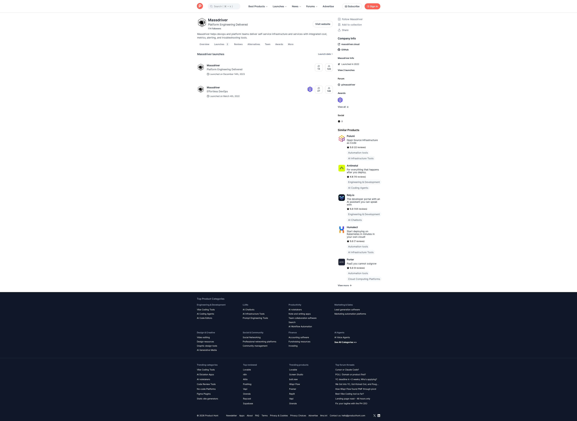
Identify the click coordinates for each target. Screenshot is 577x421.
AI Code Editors (204, 318)
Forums (310, 6)
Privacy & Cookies (279, 415)
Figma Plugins (204, 393)
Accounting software (299, 337)
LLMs (245, 304)
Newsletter (231, 415)
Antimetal (352, 165)
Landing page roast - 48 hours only (352, 398)
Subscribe (353, 6)
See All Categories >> (345, 342)
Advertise (328, 6)
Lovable (247, 369)
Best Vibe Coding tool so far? (349, 393)
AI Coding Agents (358, 187)
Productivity (295, 304)
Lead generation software (347, 309)
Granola (247, 393)
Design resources (205, 341)
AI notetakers (295, 309)
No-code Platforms (206, 389)
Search (292, 322)
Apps (241, 415)
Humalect (352, 227)
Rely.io (350, 195)
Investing (293, 345)
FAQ (257, 415)
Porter (350, 259)
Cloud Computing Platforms (364, 278)
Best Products (256, 6)
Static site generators (207, 398)
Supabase (248, 403)
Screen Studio (296, 374)
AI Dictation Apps (205, 374)
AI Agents (339, 332)
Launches (278, 6)
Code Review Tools (206, 384)
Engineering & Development (364, 182)
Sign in (374, 6)
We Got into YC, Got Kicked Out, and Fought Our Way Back (357, 384)
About (250, 415)
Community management (255, 345)
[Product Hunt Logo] (200, 6)
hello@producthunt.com (353, 415)
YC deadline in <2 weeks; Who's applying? (356, 379)
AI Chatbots (355, 219)
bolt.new (293, 379)
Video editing (203, 337)
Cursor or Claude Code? (347, 369)
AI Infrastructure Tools (361, 158)
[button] (291, 44)
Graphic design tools (207, 345)
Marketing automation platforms (350, 313)
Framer (292, 389)
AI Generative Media (207, 350)
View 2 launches (346, 70)
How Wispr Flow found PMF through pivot (355, 389)
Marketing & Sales (343, 304)
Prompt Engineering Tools (255, 318)
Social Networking (252, 337)
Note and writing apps (300, 313)
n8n (245, 374)
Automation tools (358, 152)
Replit (292, 393)
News (295, 6)
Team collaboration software (302, 318)
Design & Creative (206, 332)
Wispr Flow (294, 384)
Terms (265, 415)
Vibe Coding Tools (206, 309)
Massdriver (213, 65)
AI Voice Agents (342, 337)
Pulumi (351, 136)
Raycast (247, 398)
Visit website (322, 24)
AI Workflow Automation (300, 326)
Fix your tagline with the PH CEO (351, 403)
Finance (293, 332)
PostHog (247, 384)
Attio (245, 379)
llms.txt (323, 415)
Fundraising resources (299, 341)
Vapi (245, 389)
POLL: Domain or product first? (350, 374)
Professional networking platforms (259, 341)
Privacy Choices (298, 415)
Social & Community (253, 332)
